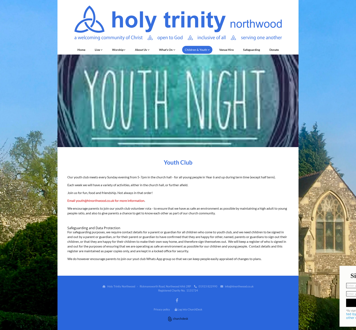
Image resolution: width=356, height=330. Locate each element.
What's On (166, 49)
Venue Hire (226, 49)
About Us (141, 49)
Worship (117, 49)
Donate (274, 49)
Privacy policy (162, 309)
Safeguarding (251, 49)
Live (98, 49)
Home (81, 49)
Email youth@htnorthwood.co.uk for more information (105, 200)
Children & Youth (196, 49)
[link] (98, 50)
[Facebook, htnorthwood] (177, 300)
